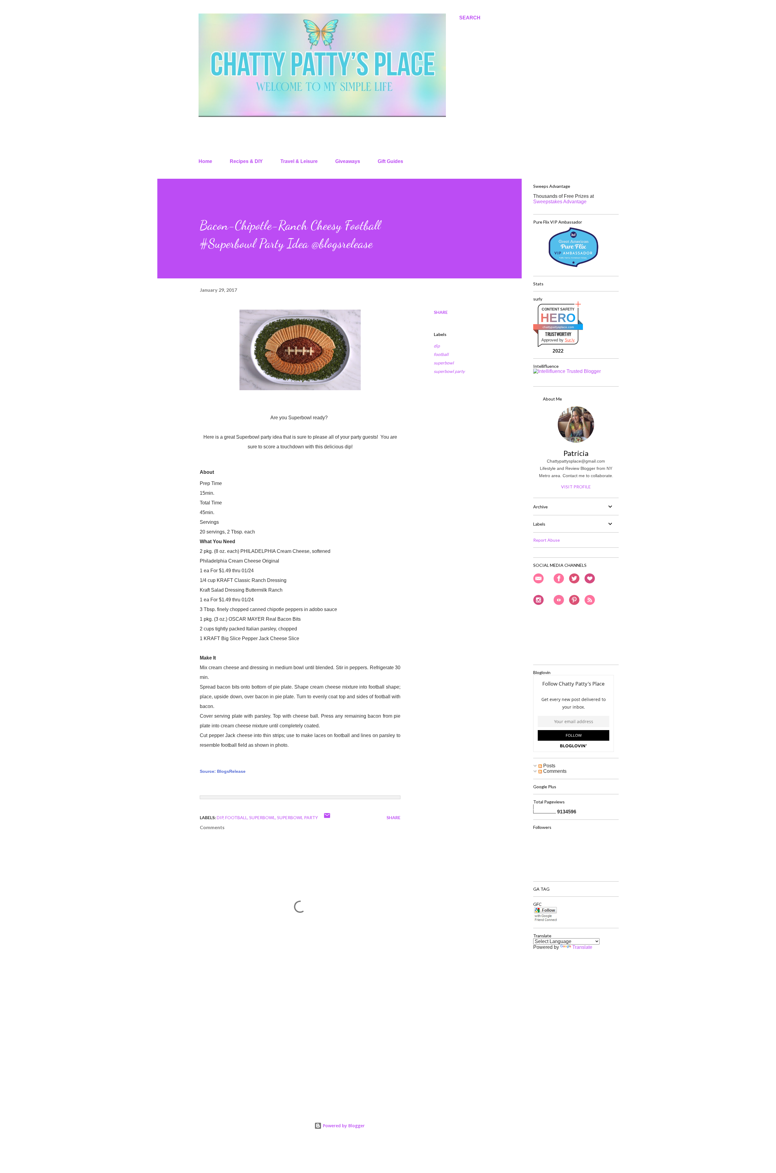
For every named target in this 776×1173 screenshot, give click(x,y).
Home (205, 161)
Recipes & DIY (246, 161)
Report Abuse (546, 540)
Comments (554, 771)
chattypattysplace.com (558, 327)
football (441, 354)
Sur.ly (570, 340)
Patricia (576, 453)
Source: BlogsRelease (223, 771)
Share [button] (441, 312)
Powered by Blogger (343, 1125)
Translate (582, 947)
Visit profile (576, 486)
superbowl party (449, 371)
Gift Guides (390, 161)
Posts (548, 765)
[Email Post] (327, 817)
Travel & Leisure (299, 161)
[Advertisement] (290, 1030)
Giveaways (347, 161)
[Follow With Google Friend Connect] (545, 920)
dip (437, 345)
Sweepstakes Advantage (560, 201)
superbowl (444, 362)
